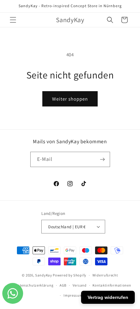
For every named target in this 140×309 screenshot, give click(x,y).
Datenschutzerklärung (34, 285)
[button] (13, 20)
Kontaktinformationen (111, 285)
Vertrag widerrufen (108, 297)
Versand (80, 285)
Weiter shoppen (70, 99)
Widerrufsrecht (105, 275)
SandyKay (43, 275)
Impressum (72, 295)
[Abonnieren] (102, 159)
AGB (63, 285)
